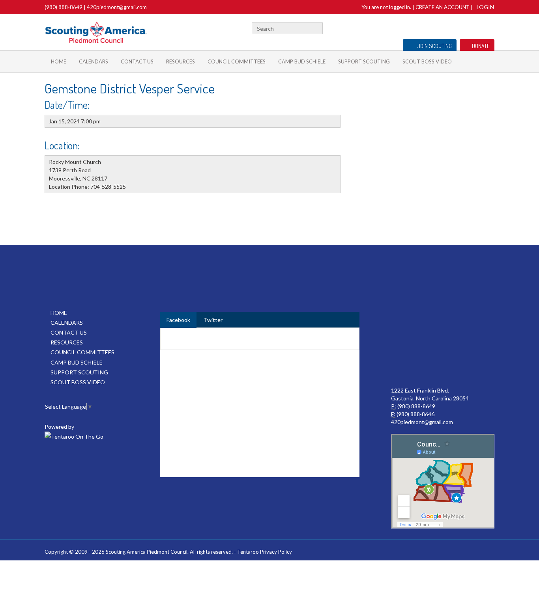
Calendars (93, 61)
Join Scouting (434, 46)
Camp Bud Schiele (302, 61)
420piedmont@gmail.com (117, 7)
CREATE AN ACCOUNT (442, 7)
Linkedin (465, 27)
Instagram (490, 27)
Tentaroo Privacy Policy (264, 552)
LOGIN (485, 7)
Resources (180, 61)
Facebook (445, 27)
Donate (481, 46)
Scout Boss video (427, 61)
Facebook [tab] (178, 319)
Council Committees (237, 61)
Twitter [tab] (213, 319)
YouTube (477, 27)
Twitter (454, 27)
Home (58, 61)
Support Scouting (364, 61)
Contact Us (137, 61)
